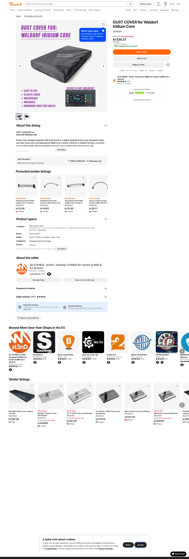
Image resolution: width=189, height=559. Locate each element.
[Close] (103, 30)
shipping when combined (125, 46)
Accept (140, 545)
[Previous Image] (20, 66)
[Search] (130, 4)
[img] (121, 81)
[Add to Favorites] (103, 24)
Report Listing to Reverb (143, 100)
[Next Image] (103, 66)
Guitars (12, 10)
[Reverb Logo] (15, 4)
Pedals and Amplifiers (25, 10)
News (135, 10)
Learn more (42, 230)
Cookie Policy (51, 549)
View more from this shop (84, 280)
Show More (61, 150)
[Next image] (34, 186)
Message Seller (39, 280)
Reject (128, 545)
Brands (128, 10)
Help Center (175, 10)
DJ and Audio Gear (79, 10)
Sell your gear (145, 4)
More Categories (95, 10)
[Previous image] (19, 186)
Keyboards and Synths (43, 10)
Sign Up (172, 4)
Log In (178, 4)
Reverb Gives (164, 10)
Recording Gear (58, 10)
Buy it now (142, 52)
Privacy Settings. (105, 549)
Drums (68, 10)
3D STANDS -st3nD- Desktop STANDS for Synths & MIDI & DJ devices (143, 78)
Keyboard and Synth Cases (40, 241)
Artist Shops (154, 10)
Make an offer (139, 65)
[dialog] (94, 545)
